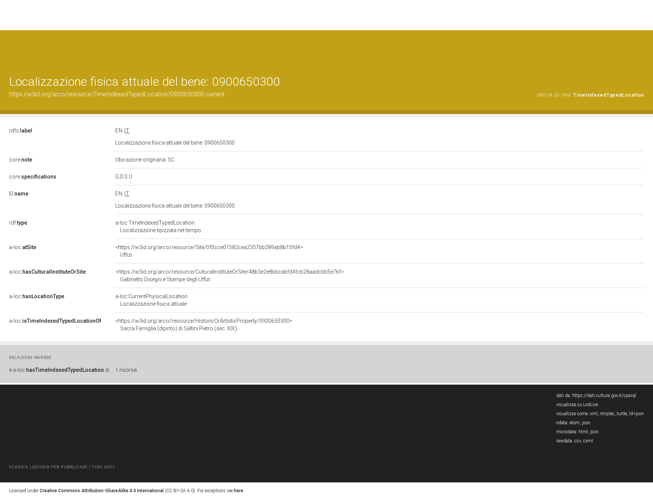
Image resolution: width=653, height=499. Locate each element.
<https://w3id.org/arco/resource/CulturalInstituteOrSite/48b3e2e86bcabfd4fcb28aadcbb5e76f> (229, 275)
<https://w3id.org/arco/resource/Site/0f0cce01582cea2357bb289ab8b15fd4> (209, 251)
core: (20, 160)
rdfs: (20, 131)
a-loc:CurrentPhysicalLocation (151, 300)
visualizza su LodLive (577, 404)
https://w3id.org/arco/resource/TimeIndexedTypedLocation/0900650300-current (116, 94)
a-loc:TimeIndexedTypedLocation (158, 226)
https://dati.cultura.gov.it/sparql (604, 395)
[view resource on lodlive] (640, 49)
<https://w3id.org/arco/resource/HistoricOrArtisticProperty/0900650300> (203, 324)
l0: (18, 194)
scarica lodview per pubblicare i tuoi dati (61, 467)
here (238, 490)
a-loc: (22, 247)
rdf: (18, 223)
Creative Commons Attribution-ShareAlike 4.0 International (102, 490)
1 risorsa (126, 370)
